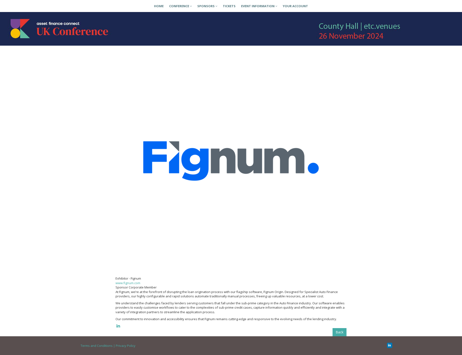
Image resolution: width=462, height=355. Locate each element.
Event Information (258, 6)
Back (339, 332)
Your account (295, 6)
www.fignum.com (128, 283)
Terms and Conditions (97, 345)
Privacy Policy (125, 345)
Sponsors (206, 6)
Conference (179, 6)
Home (159, 6)
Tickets (229, 6)
